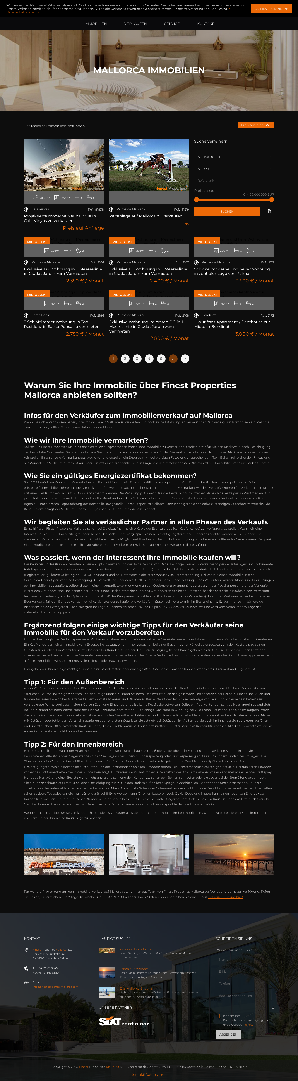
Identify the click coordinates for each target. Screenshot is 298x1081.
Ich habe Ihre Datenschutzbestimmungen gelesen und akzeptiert (247, 1020)
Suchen (227, 211)
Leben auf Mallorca (134, 969)
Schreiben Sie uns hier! (225, 897)
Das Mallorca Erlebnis (136, 988)
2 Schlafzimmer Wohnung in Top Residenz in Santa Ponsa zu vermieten (61, 324)
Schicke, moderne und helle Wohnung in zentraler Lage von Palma (232, 271)
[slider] (196, 199)
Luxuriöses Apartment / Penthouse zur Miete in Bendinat (232, 324)
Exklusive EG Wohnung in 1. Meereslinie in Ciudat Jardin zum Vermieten (63, 271)
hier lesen (249, 1024)
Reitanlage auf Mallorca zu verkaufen (145, 216)
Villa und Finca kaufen (136, 949)
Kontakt (137, 1074)
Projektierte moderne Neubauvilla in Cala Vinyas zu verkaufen (60, 218)
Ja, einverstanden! (271, 9)
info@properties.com (55, 986)
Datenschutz (156, 1074)
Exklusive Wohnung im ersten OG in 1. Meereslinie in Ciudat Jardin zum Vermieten (146, 326)
